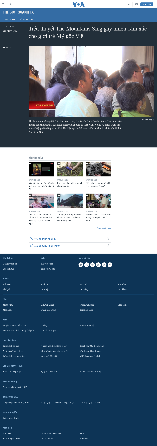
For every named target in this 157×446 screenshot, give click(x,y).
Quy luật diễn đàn (49, 371)
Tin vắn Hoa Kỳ (87, 325)
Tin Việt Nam (47, 263)
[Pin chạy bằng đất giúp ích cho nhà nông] (70, 169)
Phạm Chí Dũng (48, 309)
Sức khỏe (122, 289)
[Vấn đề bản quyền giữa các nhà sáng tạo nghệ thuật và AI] (41, 169)
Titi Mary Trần (10, 30)
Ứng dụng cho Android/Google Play (57, 402)
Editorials (84, 438)
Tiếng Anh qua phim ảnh (14, 356)
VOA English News (12, 438)
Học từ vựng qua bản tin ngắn (54, 350)
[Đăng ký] (110, 264)
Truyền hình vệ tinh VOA (14, 325)
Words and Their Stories (90, 350)
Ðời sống (84, 289)
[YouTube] (136, 4)
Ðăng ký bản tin (10, 263)
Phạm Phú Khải (87, 304)
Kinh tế (83, 284)
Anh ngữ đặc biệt (49, 356)
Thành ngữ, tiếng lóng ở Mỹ (54, 345)
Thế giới (7, 289)
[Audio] (129, 4)
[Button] (7, 48)
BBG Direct (8, 433)
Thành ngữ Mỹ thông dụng (92, 345)
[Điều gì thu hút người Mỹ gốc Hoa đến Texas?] (98, 169)
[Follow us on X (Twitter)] (86, 264)
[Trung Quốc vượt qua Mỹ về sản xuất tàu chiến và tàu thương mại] (70, 201)
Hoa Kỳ (44, 289)
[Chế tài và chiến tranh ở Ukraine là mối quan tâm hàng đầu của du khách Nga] (41, 201)
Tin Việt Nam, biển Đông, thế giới (18, 330)
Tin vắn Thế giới (48, 330)
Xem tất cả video (104, 228)
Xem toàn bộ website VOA (15, 387)
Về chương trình (26, 19)
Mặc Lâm (7, 309)
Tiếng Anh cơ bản (11, 345)
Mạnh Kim (8, 304)
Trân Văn (122, 304)
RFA (82, 433)
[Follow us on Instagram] (98, 264)
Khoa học (122, 284)
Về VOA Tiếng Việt (12, 371)
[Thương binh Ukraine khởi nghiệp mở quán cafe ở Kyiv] (98, 201)
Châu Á (44, 284)
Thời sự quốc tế (48, 268)
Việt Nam (7, 284)
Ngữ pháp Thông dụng (13, 350)
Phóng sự (45, 325)
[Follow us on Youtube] (92, 264)
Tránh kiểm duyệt (11, 417)
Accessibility (47, 438)
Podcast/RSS (8, 268)
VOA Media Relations (51, 433)
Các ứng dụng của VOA (90, 402)
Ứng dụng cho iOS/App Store (16, 402)
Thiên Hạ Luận (86, 309)
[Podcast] (104, 264)
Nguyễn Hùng (47, 304)
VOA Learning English (90, 356)
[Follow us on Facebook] (80, 264)
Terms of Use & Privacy (90, 371)
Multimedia (10, 19)
